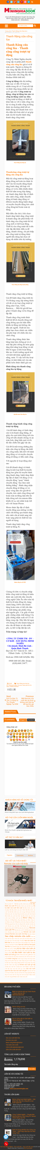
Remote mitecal (31, 934)
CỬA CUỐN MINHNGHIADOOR (15, 1047)
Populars (9, 855)
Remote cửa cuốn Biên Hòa (15, 926)
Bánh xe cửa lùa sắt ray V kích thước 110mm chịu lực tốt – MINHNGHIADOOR (24, 993)
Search (34, 25)
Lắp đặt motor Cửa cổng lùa (20, 414)
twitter (11, 2)
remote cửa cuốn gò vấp (27, 964)
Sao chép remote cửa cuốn (17, 936)
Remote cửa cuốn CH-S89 (11, 928)
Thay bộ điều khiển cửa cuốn (17, 946)
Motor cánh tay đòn (18, 918)
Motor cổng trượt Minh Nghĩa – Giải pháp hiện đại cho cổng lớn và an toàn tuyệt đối (23, 1100)
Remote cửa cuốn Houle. (23, 928)
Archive (30, 855)
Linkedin (18, 2)
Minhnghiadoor (28, 1148)
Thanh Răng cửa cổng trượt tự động (20, 284)
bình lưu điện (27, 946)
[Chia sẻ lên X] (12, 689)
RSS (32, 2)
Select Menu (6, 26)
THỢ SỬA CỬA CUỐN (12, 1045)
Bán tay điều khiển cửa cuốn (23, 904)
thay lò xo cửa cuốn (10, 974)
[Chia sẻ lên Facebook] (15, 689)
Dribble (25, 2)
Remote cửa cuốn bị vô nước (15, 932)
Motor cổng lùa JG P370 (20, 582)
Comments (20, 855)
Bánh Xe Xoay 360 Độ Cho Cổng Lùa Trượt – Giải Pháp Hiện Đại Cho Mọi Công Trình (24, 1131)
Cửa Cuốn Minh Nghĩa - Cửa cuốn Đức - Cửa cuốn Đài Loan (16, 1146)
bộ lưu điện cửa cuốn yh (26, 949)
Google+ (15, 2)
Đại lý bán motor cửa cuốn (21, 976)
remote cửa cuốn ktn (10, 966)
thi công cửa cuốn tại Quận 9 (22, 974)
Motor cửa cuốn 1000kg (12, 922)
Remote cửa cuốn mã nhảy (16, 863)
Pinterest (21, 2)
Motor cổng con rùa (18, 1007)
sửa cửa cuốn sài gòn (20, 970)
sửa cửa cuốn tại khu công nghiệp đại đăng (24, 972)
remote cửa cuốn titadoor (22, 966)
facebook (8, 2)
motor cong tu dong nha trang (25, 958)
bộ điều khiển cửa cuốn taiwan (20, 950)
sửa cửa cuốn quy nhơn (19, 968)
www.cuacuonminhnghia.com (19, 1088)
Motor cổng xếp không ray (20, 920)
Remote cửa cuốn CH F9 (28, 926)
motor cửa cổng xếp (14, 964)
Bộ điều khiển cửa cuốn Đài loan (25, 906)
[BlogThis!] (10, 689)
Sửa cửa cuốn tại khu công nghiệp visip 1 (21, 942)
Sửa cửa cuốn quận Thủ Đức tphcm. (24, 938)
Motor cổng (27, 918)
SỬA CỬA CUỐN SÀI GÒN (13, 1049)
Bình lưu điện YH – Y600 (10, 904)
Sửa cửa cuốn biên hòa (13, 1038)
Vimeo (28, 2)
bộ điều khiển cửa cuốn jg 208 (23, 954)
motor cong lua (12, 958)
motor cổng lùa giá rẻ (24, 960)
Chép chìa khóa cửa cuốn (23, 914)
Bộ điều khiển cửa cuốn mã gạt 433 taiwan (20, 912)
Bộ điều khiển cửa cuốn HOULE (18, 910)
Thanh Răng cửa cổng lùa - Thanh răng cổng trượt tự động (18, 50)
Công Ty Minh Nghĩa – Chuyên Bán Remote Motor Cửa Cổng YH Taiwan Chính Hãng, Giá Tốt (24, 1116)
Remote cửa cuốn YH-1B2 (21, 930)
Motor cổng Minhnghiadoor (14, 1042)
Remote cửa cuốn (11, 1040)
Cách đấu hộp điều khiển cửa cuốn (24, 916)
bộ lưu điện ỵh (8, 950)
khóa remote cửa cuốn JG (22, 956)
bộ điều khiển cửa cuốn (21, 953)
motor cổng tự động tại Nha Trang (19, 962)
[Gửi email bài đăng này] (8, 689)
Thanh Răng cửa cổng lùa (20, 162)
